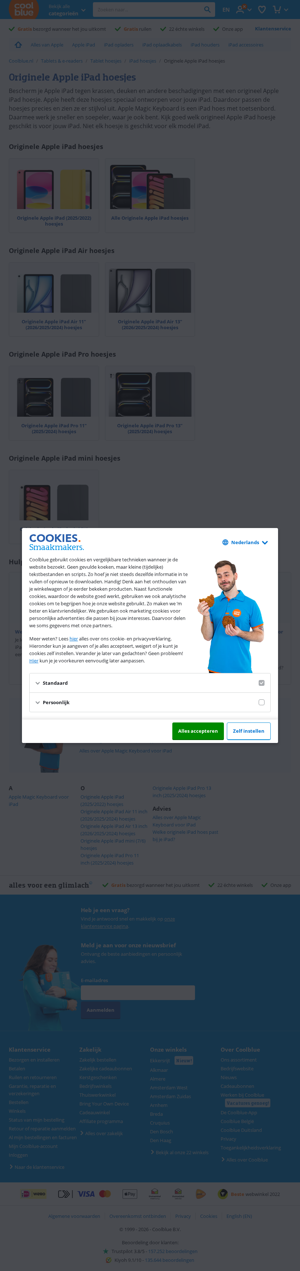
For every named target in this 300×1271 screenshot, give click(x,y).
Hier (33, 660)
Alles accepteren (198, 731)
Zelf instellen (249, 731)
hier (74, 638)
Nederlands (245, 542)
